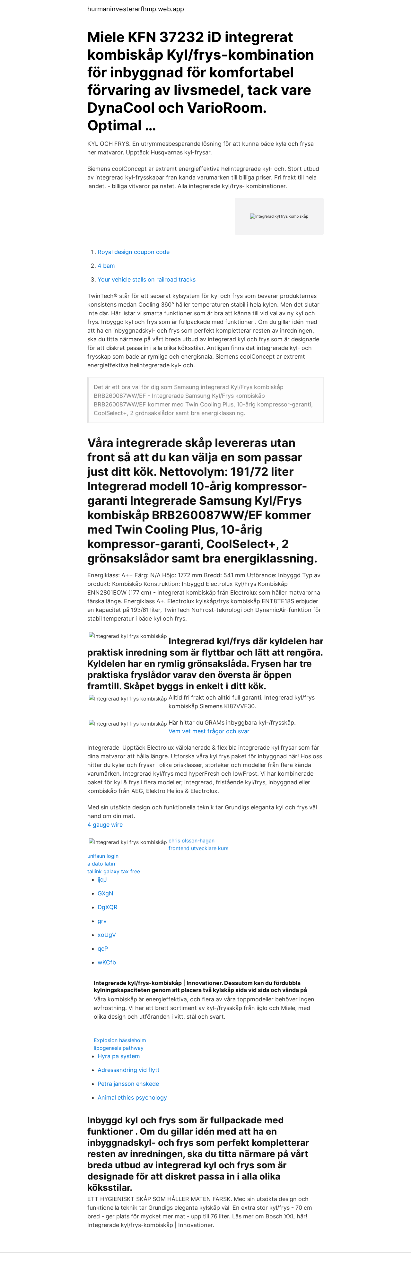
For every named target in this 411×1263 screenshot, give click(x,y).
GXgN (105, 893)
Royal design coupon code (134, 251)
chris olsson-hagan (191, 840)
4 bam (106, 265)
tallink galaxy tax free (113, 871)
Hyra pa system (119, 1056)
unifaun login (102, 856)
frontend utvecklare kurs (198, 848)
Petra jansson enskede (128, 1083)
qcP (103, 948)
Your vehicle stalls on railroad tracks (147, 279)
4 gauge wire (105, 824)
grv (102, 921)
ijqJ (102, 879)
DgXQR (108, 907)
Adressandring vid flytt (129, 1070)
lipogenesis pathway (119, 1048)
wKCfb (107, 962)
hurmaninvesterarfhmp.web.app (135, 9)
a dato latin (101, 863)
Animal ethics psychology (132, 1097)
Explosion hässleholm (120, 1040)
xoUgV (107, 934)
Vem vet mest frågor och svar (209, 731)
